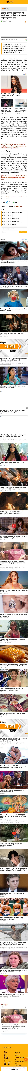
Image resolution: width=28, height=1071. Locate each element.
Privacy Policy (19, 1061)
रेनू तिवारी (3, 39)
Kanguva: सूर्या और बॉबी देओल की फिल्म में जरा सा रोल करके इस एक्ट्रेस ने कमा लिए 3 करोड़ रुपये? (14, 177)
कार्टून (5, 1060)
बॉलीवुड (7, 8)
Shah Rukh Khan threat (9, 224)
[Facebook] (25, 27)
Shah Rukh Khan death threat (10, 218)
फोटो (5, 1054)
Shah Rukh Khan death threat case (12, 212)
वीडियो (6, 1056)
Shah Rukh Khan (7, 215)
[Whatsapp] (13, 203)
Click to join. (18, 206)
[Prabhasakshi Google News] (26, 40)
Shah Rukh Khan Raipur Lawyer (11, 221)
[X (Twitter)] (25, 30)
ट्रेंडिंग (5, 1052)
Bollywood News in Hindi (14, 197)
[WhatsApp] (25, 33)
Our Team (18, 1065)
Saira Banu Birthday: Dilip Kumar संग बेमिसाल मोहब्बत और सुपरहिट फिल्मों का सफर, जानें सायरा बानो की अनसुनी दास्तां (13, 1026)
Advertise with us (19, 1058)
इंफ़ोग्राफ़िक (7, 1058)
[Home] (3, 8)
